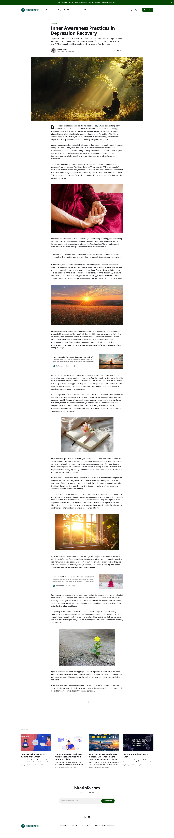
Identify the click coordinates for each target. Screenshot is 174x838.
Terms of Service (86, 826)
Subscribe (147, 10)
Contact (74, 826)
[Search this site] (130, 9)
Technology (57, 10)
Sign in (137, 10)
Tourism (78, 10)
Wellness (87, 10)
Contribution (63, 826)
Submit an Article (108, 826)
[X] (85, 817)
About (97, 826)
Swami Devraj (62, 49)
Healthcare (68, 10)
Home (48, 10)
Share (119, 50)
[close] (171, 2)
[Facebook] (89, 817)
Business (97, 10)
